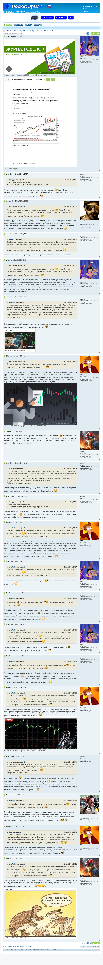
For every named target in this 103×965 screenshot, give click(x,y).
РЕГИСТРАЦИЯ (61, 17)
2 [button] (90, 33)
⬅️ (28, 25)
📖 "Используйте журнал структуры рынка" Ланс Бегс (28, 31)
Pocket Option (7, 949)
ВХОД (71, 17)
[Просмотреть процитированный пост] (24, 180)
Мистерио (12, 468)
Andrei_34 (12, 239)
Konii (10, 832)
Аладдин (12, 180)
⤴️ (18, 25)
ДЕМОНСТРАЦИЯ (47, 17)
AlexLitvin (12, 207)
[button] (94, 33)
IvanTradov (12, 528)
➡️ (38, 25)
